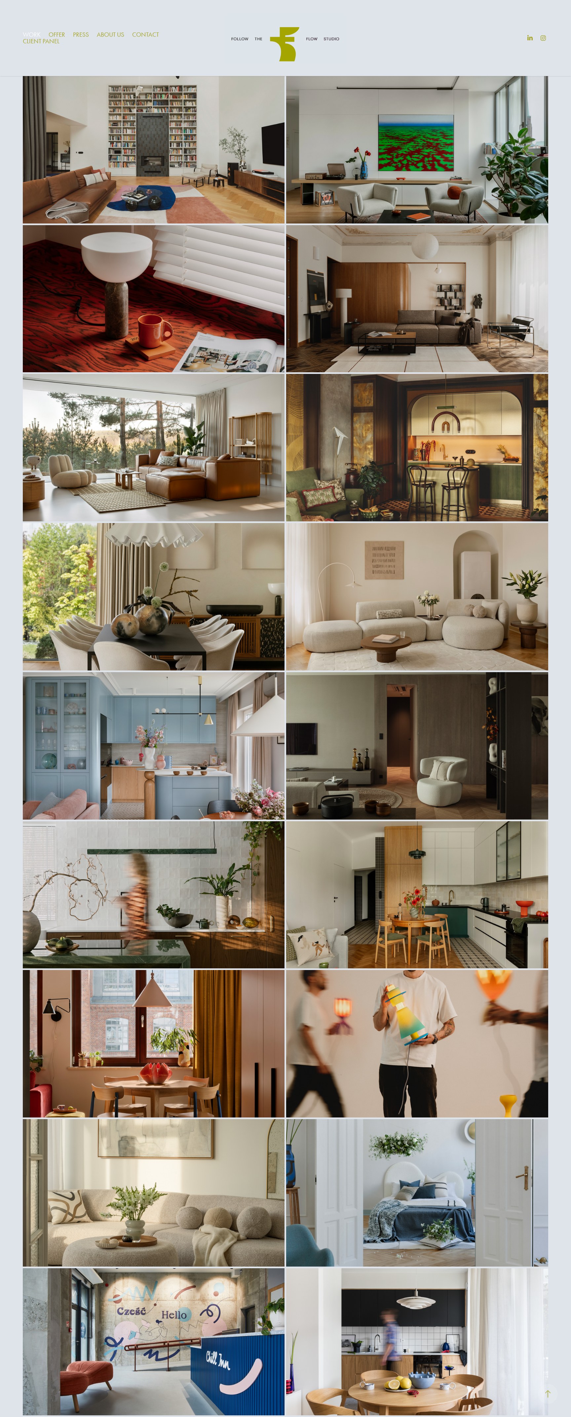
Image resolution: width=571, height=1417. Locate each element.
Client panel (41, 41)
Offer (57, 34)
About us (110, 34)
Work (32, 34)
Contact (145, 34)
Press (81, 34)
